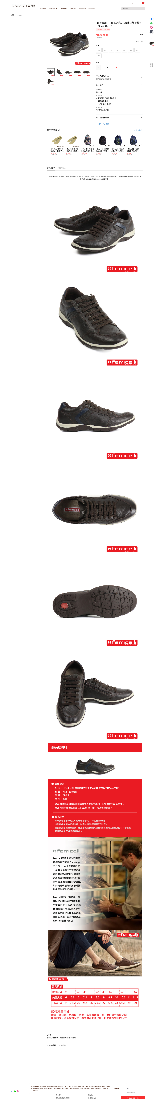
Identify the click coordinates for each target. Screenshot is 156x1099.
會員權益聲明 (92, 1098)
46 (99, 55)
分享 (100, 124)
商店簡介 (58, 1095)
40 (105, 50)
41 (111, 50)
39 (99, 50)
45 (137, 50)
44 (131, 50)
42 (118, 50)
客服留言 (91, 1095)
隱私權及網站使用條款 (63, 1098)
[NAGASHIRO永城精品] (23, 6)
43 (124, 50)
